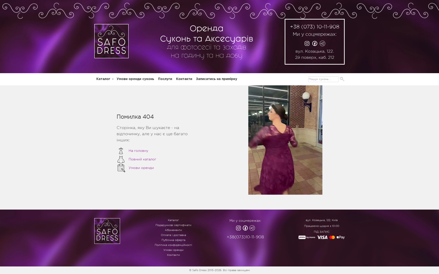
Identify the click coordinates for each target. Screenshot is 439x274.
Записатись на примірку (216, 79)
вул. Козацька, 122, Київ (322, 220)
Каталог (103, 79)
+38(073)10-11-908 (245, 237)
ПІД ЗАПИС (322, 231)
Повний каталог (142, 159)
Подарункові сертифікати (173, 225)
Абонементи (173, 230)
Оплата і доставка (173, 235)
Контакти (184, 79)
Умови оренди (141, 168)
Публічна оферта (173, 240)
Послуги (165, 79)
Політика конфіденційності (173, 245)
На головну (138, 151)
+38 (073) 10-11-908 (314, 27)
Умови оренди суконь (135, 79)
